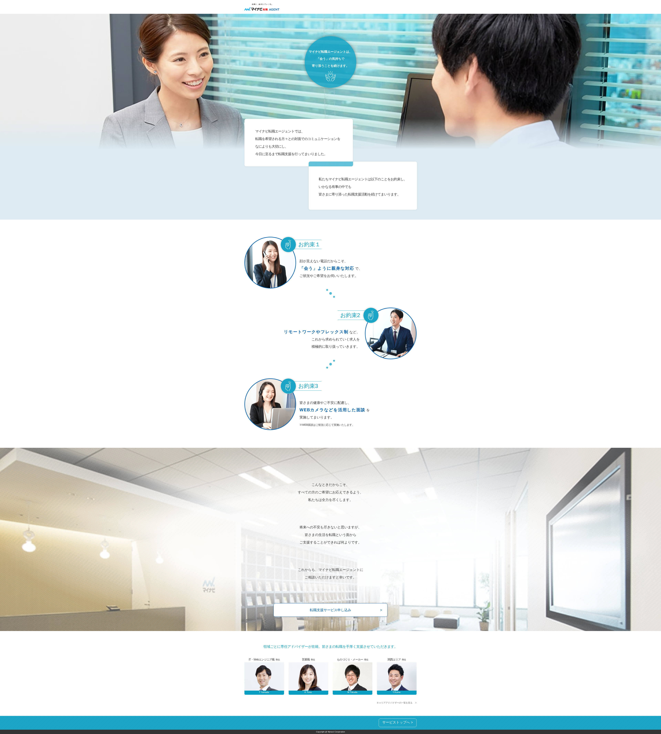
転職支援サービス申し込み (330, 610)
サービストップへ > (397, 722)
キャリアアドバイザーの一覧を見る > (397, 702)
